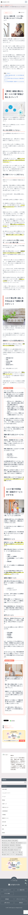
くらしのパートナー (6, 792)
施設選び (13, 845)
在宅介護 (4, 821)
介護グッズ (4, 803)
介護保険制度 (5, 811)
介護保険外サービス (8, 727)
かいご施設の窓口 (21, 889)
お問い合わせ (7, 902)
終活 (3, 829)
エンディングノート (7, 852)
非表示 (8, 73)
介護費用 (5, 847)
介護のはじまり (5, 807)
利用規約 (7, 899)
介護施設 (4, 814)
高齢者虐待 (19, 854)
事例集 (3, 800)
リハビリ (4, 796)
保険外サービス (7, 726)
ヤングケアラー (12, 854)
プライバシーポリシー (21, 899)
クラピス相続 (7, 893)
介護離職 (11, 849)
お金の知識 (4, 789)
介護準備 (5, 849)
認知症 (3, 832)
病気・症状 (4, 825)
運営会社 (21, 902)
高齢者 (4, 854)
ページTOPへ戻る (14, 880)
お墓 (21, 852)
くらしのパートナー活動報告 (15, 847)
